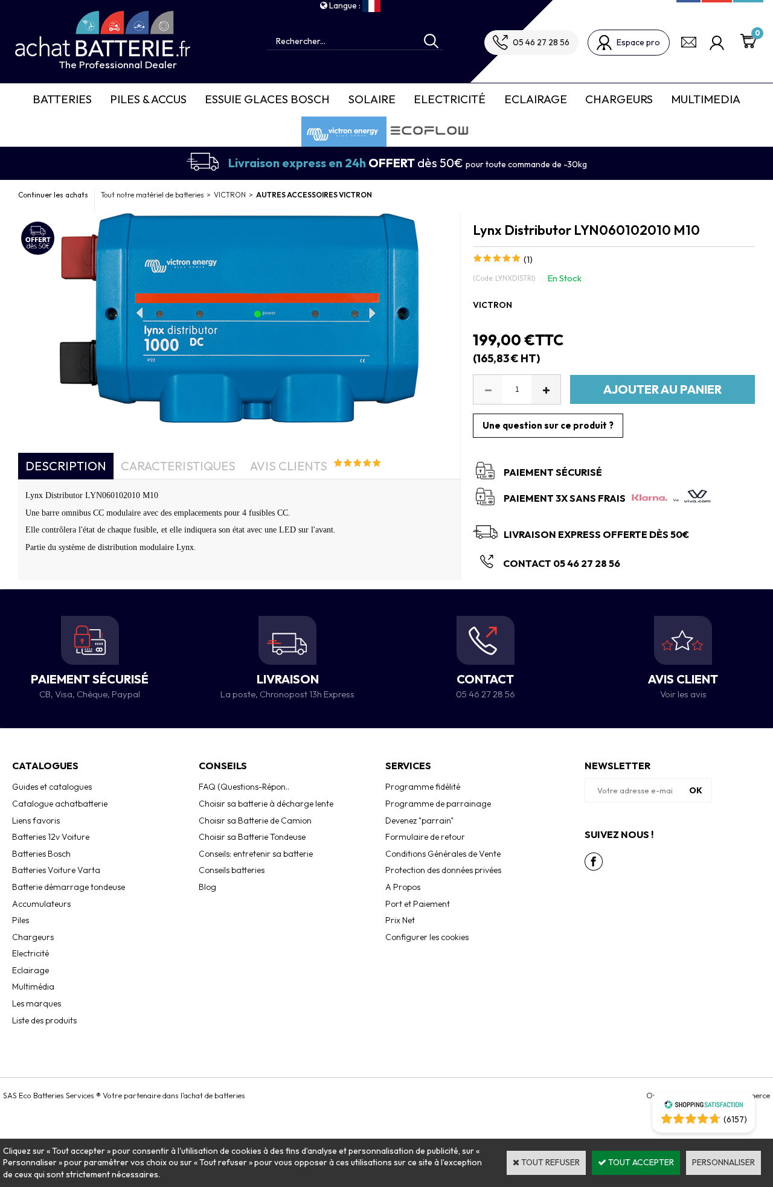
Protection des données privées (443, 870)
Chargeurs (619, 99)
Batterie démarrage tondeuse (68, 886)
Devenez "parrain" (419, 820)
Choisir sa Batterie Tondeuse (252, 836)
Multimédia (33, 986)
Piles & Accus (148, 99)
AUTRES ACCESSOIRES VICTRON (314, 194)
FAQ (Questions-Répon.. (244, 786)
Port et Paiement (417, 903)
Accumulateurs (41, 903)
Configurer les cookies (427, 937)
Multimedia (705, 99)
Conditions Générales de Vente (443, 853)
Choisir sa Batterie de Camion (255, 820)
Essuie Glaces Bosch (267, 99)
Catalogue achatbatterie (59, 803)
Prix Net (400, 920)
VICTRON (230, 194)
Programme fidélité (422, 786)
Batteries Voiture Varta (56, 870)
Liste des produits (44, 1020)
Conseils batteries (232, 870)
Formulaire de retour (425, 836)
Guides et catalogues (52, 786)
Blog (207, 886)
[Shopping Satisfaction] (703, 1106)
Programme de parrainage (438, 803)
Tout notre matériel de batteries (152, 194)
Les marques (36, 1003)
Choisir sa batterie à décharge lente (266, 803)
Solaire (372, 99)
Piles (20, 920)
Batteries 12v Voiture (50, 836)
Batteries (62, 99)
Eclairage (535, 99)
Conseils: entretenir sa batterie (256, 853)
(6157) (735, 1119)
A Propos (402, 886)
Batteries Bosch (41, 853)
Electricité (450, 99)
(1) (528, 259)
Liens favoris (36, 820)
